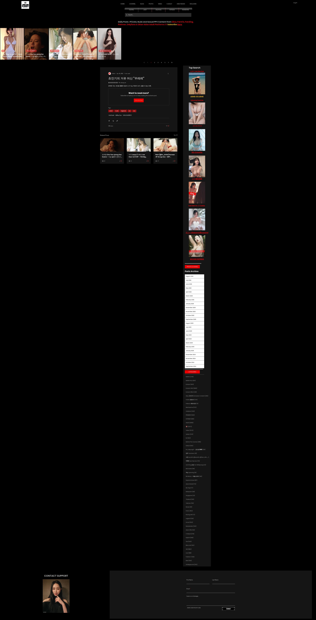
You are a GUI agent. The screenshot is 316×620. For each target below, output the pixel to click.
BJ (3, 51)
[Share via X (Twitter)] (113, 121)
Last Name (215, 580)
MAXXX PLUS (54, 51)
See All (175, 135)
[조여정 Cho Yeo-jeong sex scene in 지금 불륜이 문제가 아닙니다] (112, 145)
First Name (189, 580)
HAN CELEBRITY (31, 51)
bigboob (123, 111)
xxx (129, 111)
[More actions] (168, 73)
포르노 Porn (119, 115)
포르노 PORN (78, 51)
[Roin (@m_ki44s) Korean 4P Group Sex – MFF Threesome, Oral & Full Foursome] (165, 145)
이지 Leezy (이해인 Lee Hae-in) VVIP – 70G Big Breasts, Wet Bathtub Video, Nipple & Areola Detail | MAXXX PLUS (137, 156)
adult (110, 111)
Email (188, 588)
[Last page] (171, 62)
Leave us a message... (192, 596)
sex (134, 111)
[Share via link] (117, 121)
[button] (169, 3)
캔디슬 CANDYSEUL (105, 51)
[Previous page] (147, 62)
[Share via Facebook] (109, 121)
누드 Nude (111, 115)
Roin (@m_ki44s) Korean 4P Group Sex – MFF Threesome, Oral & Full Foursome (165, 156)
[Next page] (168, 62)
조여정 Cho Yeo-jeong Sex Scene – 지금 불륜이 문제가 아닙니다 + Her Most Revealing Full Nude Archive (112, 156)
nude (116, 111)
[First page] (144, 62)
